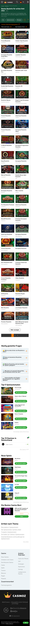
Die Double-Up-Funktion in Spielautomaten (12, 534)
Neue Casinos (5, 557)
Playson (17, 72)
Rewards (3, 578)
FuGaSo (16, 407)
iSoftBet (3, 58)
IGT (16, 178)
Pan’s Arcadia (18, 387)
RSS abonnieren (15, 616)
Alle (3, 20)
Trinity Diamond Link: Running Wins (20, 405)
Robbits (17, 422)
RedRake (3, 42)
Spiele (2, 568)
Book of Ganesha (19, 413)
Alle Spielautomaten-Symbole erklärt (11, 529)
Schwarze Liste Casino (7, 559)
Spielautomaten (10, 20)
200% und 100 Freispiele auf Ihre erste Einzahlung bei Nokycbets (21, 509)
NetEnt (17, 117)
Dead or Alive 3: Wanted (20, 396)
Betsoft (3, 192)
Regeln (3, 576)
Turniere (3, 570)
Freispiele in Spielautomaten (8, 532)
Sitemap (20, 569)
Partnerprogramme (6, 585)
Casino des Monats (23, 558)
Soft (19, 561)
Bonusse (3, 573)
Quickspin (17, 424)
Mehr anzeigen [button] (15, 330)
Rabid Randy (18, 467)
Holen (21, 516)
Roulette (26, 20)
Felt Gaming (4, 87)
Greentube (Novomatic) (21, 103)
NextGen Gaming (5, 101)
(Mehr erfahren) (9, 623)
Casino (3, 565)
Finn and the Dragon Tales (21, 475)
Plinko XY (17, 493)
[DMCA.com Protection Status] (13, 612)
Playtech (3, 176)
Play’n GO (3, 73)
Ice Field (17, 484)
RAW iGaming (18, 56)
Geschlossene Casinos (7, 562)
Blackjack (19, 20)
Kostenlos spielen (8, 37)
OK (25, 622)
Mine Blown (17, 458)
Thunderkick (17, 389)
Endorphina (17, 415)
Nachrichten (21, 566)
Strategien (21, 564)
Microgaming (4, 236)
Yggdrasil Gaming (19, 42)
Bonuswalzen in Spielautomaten (9, 527)
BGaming (3, 117)
